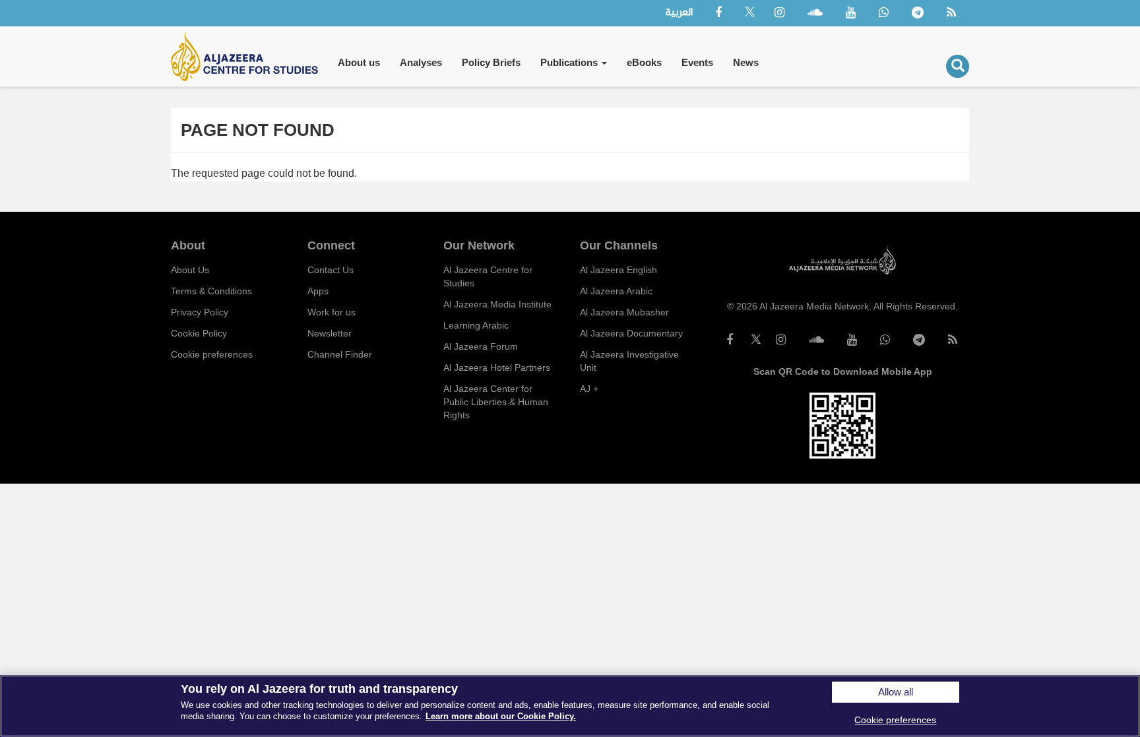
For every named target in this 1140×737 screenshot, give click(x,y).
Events (697, 62)
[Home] (249, 56)
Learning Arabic (476, 325)
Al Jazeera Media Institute (497, 304)
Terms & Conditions (211, 291)
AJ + (589, 388)
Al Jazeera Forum (480, 346)
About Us (190, 270)
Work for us (331, 312)
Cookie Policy (199, 333)
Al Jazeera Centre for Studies (487, 276)
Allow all (895, 692)
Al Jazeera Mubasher (624, 312)
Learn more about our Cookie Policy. (501, 716)
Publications (570, 62)
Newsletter (329, 333)
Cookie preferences (212, 354)
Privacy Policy (199, 312)
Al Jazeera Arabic (616, 291)
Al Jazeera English (618, 270)
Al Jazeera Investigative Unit (629, 361)
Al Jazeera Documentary (631, 333)
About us (359, 62)
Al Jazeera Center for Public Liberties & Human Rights (495, 401)
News (746, 62)
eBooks (644, 62)
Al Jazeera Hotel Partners (496, 367)
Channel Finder (339, 354)
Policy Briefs (491, 62)
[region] (570, 706)
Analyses (421, 62)
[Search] (957, 66)
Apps (318, 291)
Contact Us (330, 270)
